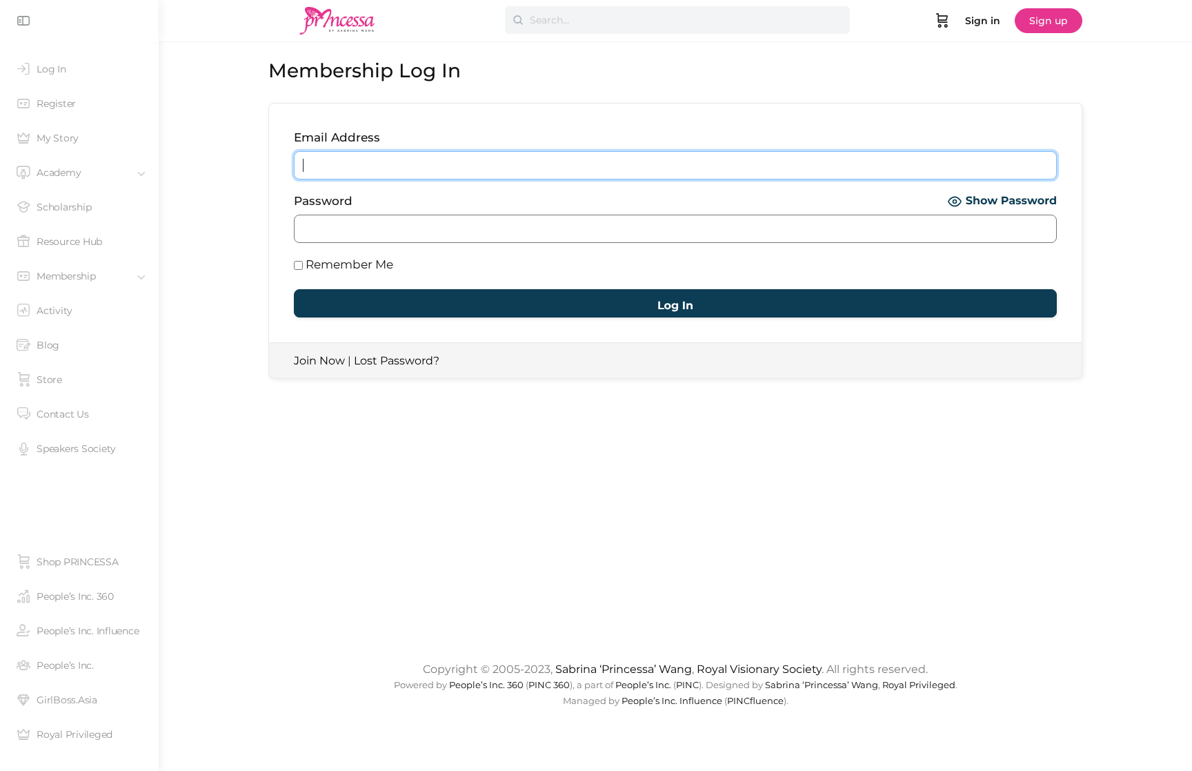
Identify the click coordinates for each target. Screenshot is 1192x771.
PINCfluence (755, 701)
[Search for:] (677, 20)
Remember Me (348, 264)
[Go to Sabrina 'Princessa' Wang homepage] (337, 19)
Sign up (1048, 20)
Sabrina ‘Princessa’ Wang (623, 669)
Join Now (319, 360)
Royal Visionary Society (759, 669)
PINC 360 (549, 685)
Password (323, 201)
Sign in (982, 20)
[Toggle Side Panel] (23, 20)
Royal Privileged (918, 685)
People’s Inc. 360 (486, 685)
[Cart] (942, 20)
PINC (687, 685)
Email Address (337, 137)
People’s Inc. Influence (672, 701)
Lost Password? (396, 360)
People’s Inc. (643, 685)
